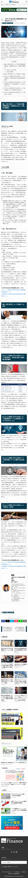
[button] (3, 621)
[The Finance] (14, 1)
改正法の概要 (10, 71)
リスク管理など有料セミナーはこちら (9, 866)
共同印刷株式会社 (5, 786)
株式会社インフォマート (6, 764)
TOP (3, 871)
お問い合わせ (7, 871)
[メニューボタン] (1, 1)
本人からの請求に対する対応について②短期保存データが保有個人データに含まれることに (14, 84)
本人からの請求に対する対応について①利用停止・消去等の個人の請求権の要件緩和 (14, 78)
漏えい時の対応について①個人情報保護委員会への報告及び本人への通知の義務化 (14, 66)
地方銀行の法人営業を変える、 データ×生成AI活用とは (13, 762)
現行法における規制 (11, 69)
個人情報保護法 (10, 23)
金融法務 (4, 23)
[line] (16, 852)
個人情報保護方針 (16, 873)
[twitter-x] (14, 852)
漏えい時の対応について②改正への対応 (14, 74)
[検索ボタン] (26, 1)
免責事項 (10, 873)
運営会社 (24, 871)
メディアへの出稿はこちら (16, 871)
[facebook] (11, 852)
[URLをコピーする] (25, 621)
